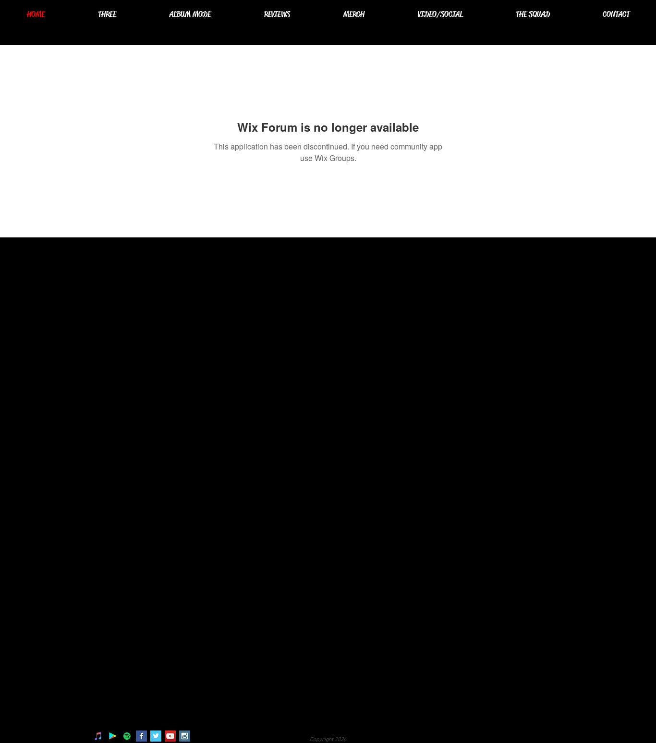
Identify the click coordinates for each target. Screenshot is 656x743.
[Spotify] (127, 736)
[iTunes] (98, 736)
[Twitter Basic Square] (155, 736)
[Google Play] (112, 736)
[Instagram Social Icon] (184, 736)
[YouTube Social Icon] (170, 736)
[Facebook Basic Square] (141, 736)
